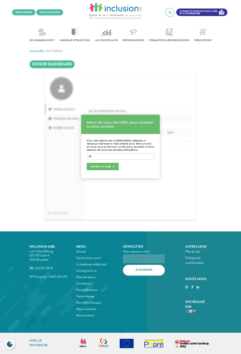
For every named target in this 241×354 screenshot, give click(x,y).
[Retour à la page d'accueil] (115, 12)
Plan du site (192, 252)
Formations (83, 283)
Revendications (133, 40)
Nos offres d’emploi (88, 303)
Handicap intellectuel (75, 40)
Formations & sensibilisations (169, 40)
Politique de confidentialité (194, 261)
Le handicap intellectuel (91, 264)
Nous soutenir (85, 315)
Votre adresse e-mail (136, 252)
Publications (202, 40)
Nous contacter (86, 309)
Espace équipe (85, 296)
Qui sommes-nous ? (42, 40)
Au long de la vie (106, 40)
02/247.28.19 (44, 268)
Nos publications (86, 290)
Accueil (81, 252)
